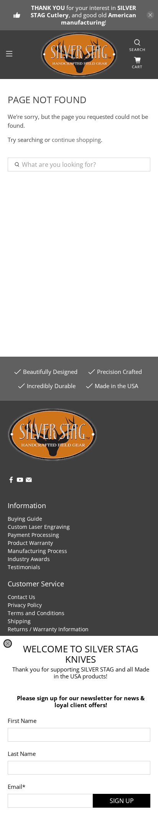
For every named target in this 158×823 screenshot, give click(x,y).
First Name (22, 720)
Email (16, 786)
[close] (8, 643)
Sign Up (122, 801)
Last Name (22, 753)
